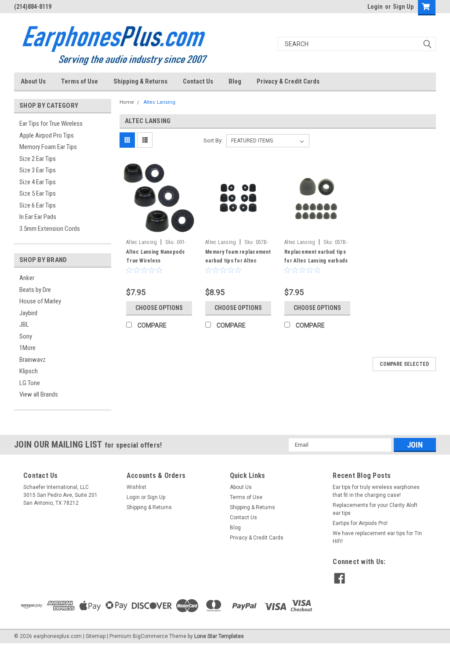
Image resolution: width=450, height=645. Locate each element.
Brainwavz (32, 360)
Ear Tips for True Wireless (51, 124)
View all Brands (38, 394)
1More (27, 348)
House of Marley (40, 301)
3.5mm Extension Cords (49, 229)
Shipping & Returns (140, 81)
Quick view (159, 228)
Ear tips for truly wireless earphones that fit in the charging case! (376, 491)
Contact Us (198, 81)
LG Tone (29, 383)
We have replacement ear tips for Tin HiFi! (377, 537)
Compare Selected (404, 364)
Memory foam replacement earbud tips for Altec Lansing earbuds (238, 261)
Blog (235, 81)
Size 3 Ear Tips (37, 170)
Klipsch (28, 371)
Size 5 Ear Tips (37, 193)
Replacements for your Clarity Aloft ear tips (375, 509)
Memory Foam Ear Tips (48, 147)
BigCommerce (150, 636)
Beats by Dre (35, 290)
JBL (24, 324)
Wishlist (136, 487)
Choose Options (159, 307)
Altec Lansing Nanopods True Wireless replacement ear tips (155, 261)
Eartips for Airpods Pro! (360, 523)
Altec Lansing (159, 102)
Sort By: (213, 140)
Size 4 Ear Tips (37, 182)
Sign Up (403, 6)
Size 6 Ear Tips (37, 205)
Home (127, 102)
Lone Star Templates (219, 636)
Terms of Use (79, 81)
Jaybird (28, 313)
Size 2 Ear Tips (37, 159)
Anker (26, 278)
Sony (25, 336)
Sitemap (95, 636)
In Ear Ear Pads (37, 217)
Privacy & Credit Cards (288, 81)
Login (375, 6)
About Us (33, 81)
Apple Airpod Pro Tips (46, 135)
